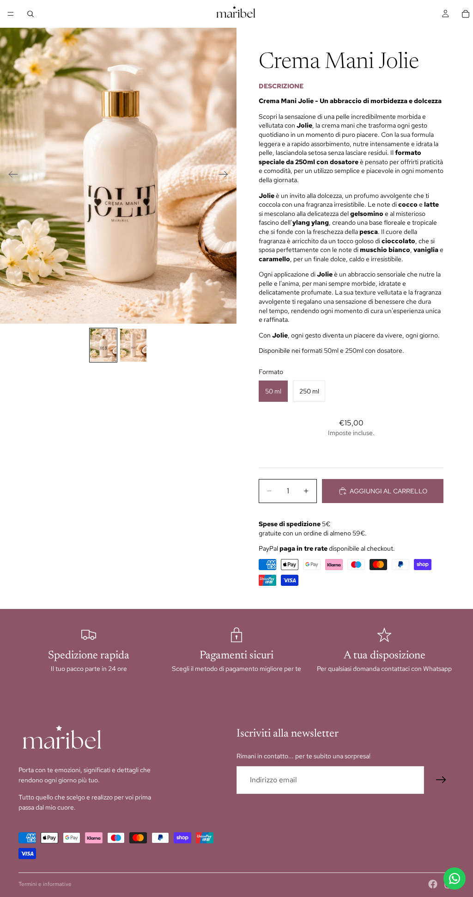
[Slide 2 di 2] (133, 345)
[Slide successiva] (226, 176)
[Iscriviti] (441, 780)
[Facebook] (432, 884)
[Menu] (10, 14)
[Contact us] (454, 878)
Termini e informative (45, 884)
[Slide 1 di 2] (103, 345)
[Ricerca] (30, 14)
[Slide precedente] (10, 176)
